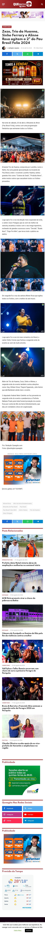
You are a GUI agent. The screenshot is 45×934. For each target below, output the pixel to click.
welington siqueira (13, 48)
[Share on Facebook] (7, 54)
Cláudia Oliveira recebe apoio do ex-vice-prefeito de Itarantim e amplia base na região (21, 746)
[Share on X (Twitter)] (17, 54)
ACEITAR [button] (28, 930)
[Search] (42, 4)
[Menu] (3, 4)
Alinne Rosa (7, 503)
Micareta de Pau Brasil (10, 507)
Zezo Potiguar (7, 513)
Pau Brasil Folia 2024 (9, 510)
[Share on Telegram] (38, 54)
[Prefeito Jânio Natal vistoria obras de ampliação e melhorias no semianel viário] (22, 545)
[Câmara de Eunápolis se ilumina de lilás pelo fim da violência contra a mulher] (22, 616)
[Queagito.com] (22, 4)
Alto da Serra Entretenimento (22, 503)
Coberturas (7, 26)
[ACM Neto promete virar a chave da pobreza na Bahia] (22, 580)
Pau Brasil (23, 507)
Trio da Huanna (35, 510)
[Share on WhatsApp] (28, 54)
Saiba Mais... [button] (18, 930)
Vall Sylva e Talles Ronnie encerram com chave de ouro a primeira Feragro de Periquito (20, 671)
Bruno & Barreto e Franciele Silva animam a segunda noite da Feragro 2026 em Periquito (22, 708)
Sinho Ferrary (23, 510)
